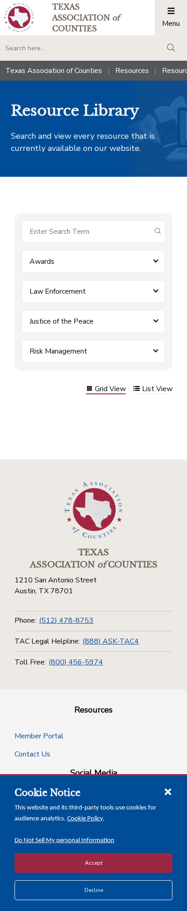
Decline (93, 890)
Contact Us (32, 754)
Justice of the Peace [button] (62, 321)
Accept (94, 863)
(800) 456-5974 (76, 662)
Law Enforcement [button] (58, 291)
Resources (132, 71)
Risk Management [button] (58, 351)
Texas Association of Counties (53, 71)
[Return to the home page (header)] (19, 17)
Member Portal (39, 736)
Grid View (110, 389)
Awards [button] (42, 262)
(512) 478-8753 (66, 620)
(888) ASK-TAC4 (111, 641)
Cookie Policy (85, 818)
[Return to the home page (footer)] (93, 510)
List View (157, 389)
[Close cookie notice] (167, 791)
